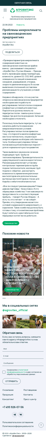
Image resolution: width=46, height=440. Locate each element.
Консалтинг (8, 399)
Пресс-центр (30, 399)
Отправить (11, 381)
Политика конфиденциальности (17, 426)
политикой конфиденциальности (17, 371)
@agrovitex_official (15, 310)
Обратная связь (23, 3)
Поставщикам (30, 390)
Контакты (28, 394)
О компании (7, 390)
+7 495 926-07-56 (13, 407)
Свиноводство (11, 223)
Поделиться (12, 52)
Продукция (7, 394)
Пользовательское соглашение (17, 422)
